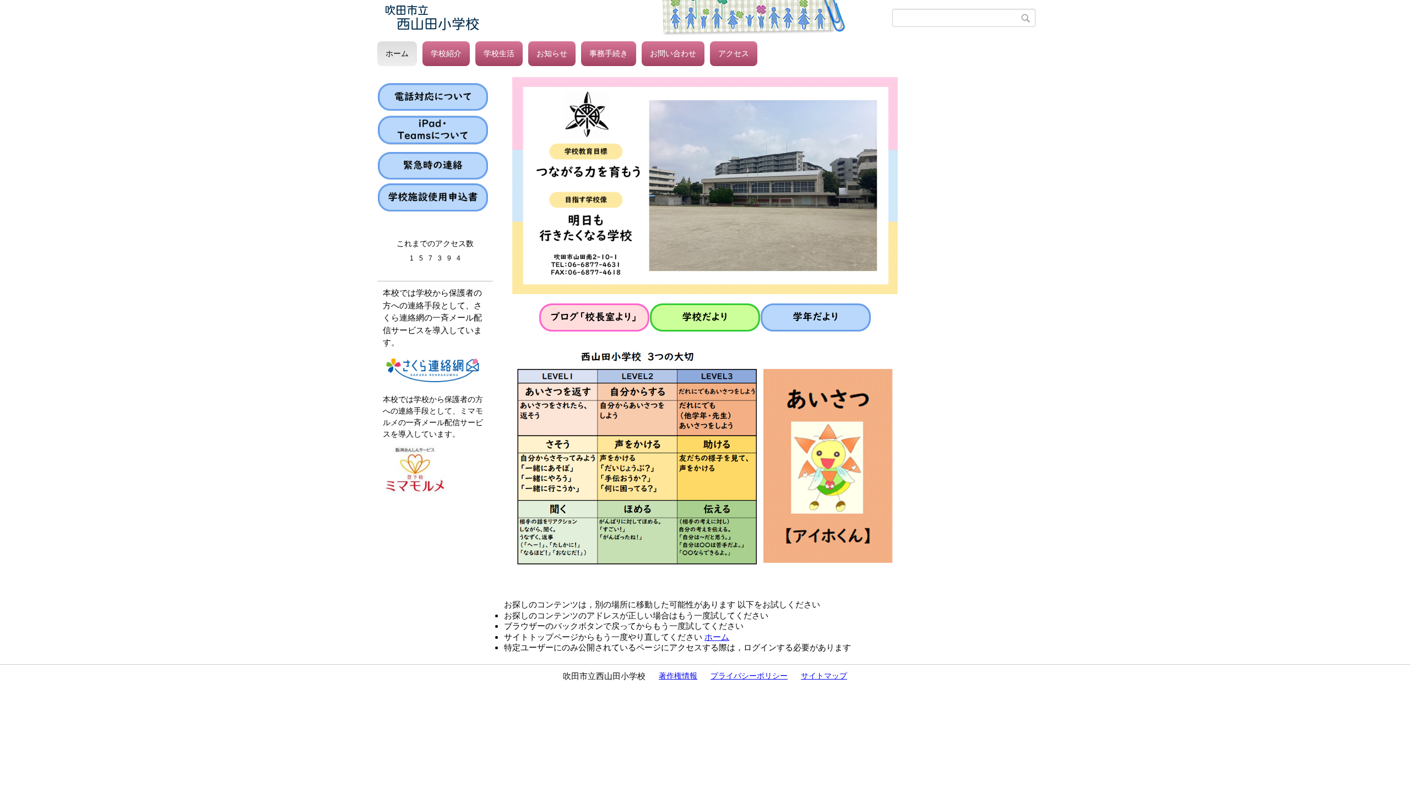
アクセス (733, 53)
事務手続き (608, 53)
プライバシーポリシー (749, 675)
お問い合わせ (673, 53)
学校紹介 (446, 53)
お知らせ (551, 53)
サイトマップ (824, 675)
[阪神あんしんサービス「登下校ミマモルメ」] (416, 491)
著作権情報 (678, 675)
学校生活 (499, 53)
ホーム (397, 53)
